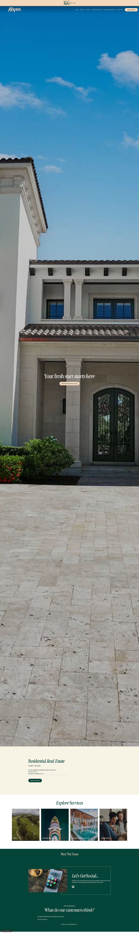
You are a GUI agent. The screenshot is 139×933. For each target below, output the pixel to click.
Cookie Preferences (6, 931)
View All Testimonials (68, 924)
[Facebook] (73, 887)
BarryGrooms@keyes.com (36, 773)
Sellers (87, 9)
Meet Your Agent (35, 780)
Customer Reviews (96, 9)
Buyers (82, 9)
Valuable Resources (109, 9)
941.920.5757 (32, 772)
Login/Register (131, 9)
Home (76, 9)
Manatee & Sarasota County (69, 383)
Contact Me (119, 9)
